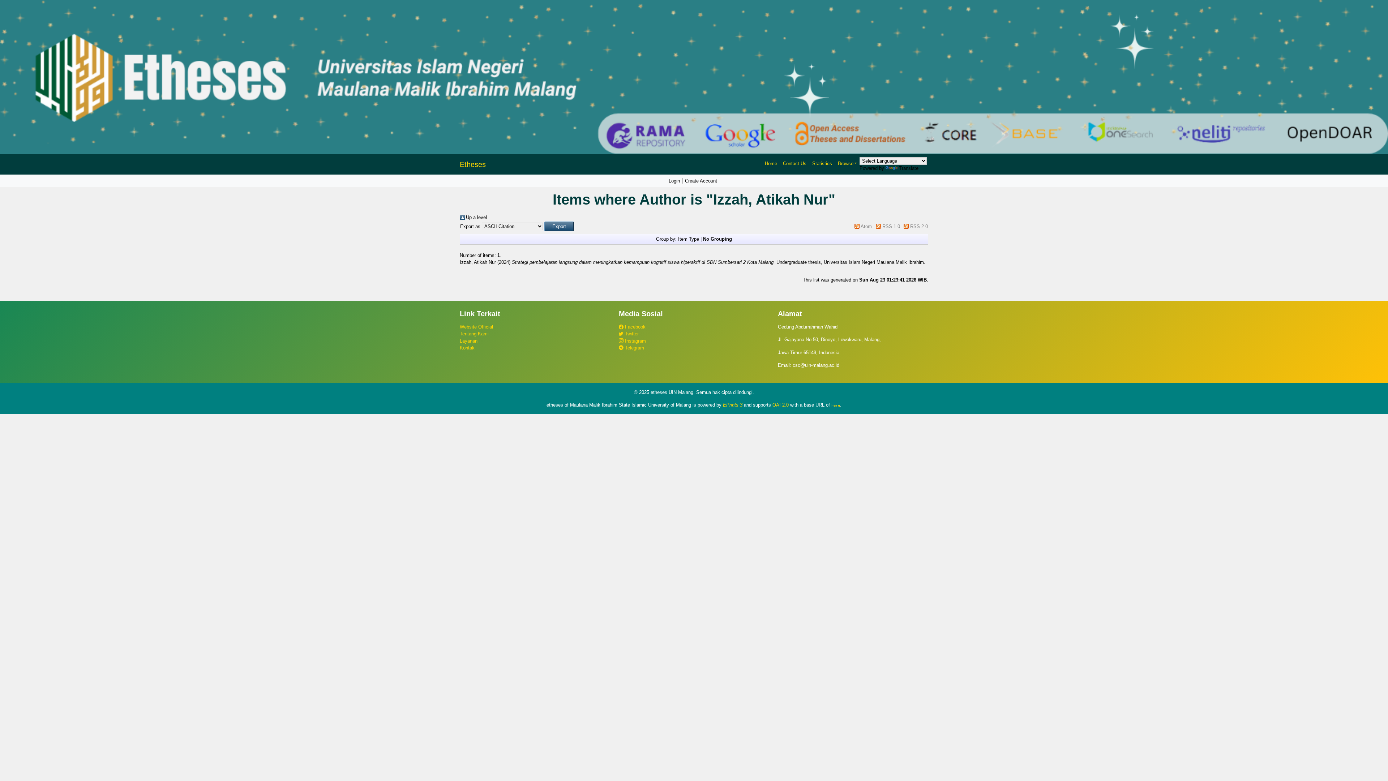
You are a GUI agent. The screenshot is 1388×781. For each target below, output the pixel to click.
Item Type (688, 239)
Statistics (822, 163)
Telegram (634, 348)
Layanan (468, 341)
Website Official (476, 327)
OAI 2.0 (780, 405)
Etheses (473, 164)
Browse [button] (845, 163)
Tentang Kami (474, 333)
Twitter (631, 333)
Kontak (467, 348)
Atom (866, 226)
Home (771, 163)
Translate (908, 168)
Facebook (635, 327)
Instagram (635, 341)
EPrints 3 (732, 405)
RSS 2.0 (919, 226)
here (835, 405)
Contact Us (794, 163)
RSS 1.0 (891, 226)
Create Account (701, 181)
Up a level (476, 217)
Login (674, 181)
